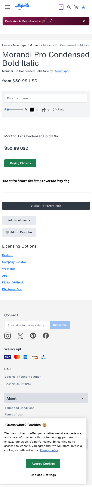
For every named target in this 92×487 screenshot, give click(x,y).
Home (6, 45)
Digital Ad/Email (13, 282)
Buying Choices (20, 163)
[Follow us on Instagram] (9, 336)
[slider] (15, 109)
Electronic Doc (12, 289)
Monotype (20, 45)
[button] (34, 110)
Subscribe (60, 325)
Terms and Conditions (19, 408)
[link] (76, 7)
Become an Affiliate (18, 384)
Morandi (35, 45)
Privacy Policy (49, 450)
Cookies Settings (43, 475)
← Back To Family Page (46, 206)
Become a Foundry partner (23, 377)
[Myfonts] (22, 8)
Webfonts (8, 269)
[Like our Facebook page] (47, 336)
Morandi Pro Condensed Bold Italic (66, 45)
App (4, 276)
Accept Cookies (43, 463)
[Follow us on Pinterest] (35, 336)
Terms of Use (14, 414)
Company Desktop (14, 262)
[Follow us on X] (22, 336)
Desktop (7, 255)
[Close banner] (84, 21)
